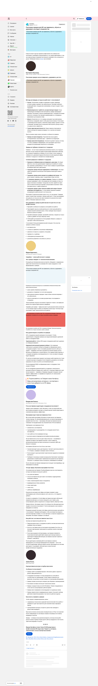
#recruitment (50, 639)
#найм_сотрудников (48, 637)
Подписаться (62, 24)
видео (42, 59)
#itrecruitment (37, 639)
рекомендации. (11, 126)
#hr (27, 637)
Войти (89, 18)
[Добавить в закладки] (30, 645)
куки (15, 683)
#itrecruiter (44, 639)
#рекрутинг (31, 637)
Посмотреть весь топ (77, 290)
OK (21, 683)
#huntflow (31, 639)
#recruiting (39, 637)
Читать (29, 634)
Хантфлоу (31, 23)
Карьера (31, 25)
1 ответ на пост (30, 648)
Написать (81, 18)
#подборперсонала (58, 637)
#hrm (35, 637)
